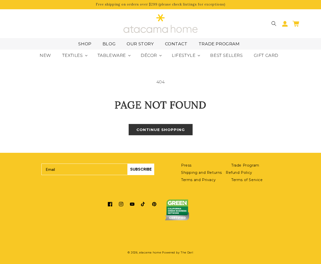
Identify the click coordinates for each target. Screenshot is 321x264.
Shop (84, 43)
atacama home (150, 252)
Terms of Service (247, 180)
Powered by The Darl (177, 252)
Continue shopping (160, 129)
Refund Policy (239, 172)
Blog (109, 43)
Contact (176, 43)
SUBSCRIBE (141, 169)
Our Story (140, 43)
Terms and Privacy (198, 180)
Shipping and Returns (201, 172)
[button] (273, 23)
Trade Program (219, 43)
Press (186, 165)
